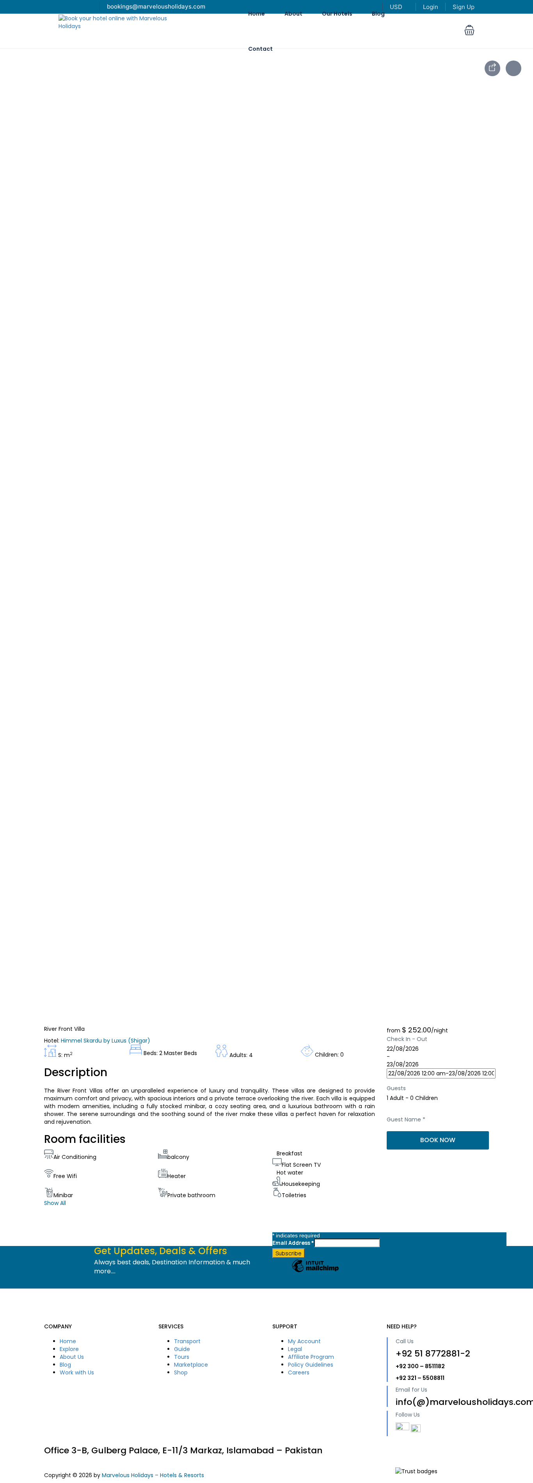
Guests (396, 1088)
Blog (65, 1365)
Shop (181, 1372)
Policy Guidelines (310, 1365)
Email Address (293, 1242)
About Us (72, 1357)
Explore (69, 1349)
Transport (187, 1341)
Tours (181, 1357)
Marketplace (191, 1365)
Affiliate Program (311, 1357)
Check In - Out (407, 1039)
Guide (182, 1349)
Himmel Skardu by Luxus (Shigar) (105, 1041)
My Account (304, 1341)
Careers (298, 1372)
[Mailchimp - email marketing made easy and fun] (315, 1272)
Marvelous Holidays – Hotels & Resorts (153, 1475)
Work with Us (77, 1372)
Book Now (437, 1139)
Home (68, 1341)
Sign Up (463, 7)
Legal (295, 1349)
